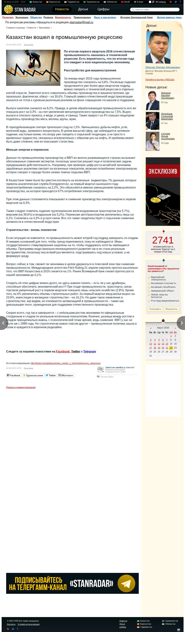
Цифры (122, 627)
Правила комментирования (21, 387)
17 (150, 348)
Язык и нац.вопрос (105, 17)
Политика (7, 17)
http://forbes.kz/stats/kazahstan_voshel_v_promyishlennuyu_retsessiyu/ (66, 363)
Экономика (21, 17)
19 (159, 348)
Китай (127, 2)
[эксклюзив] (163, 224)
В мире (140, 2)
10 (150, 344)
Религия (48, 17)
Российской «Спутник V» (163, 283)
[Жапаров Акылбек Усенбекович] (152, 109)
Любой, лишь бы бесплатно (159, 295)
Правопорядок (82, 17)
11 (155, 344)
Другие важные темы (169, 17)
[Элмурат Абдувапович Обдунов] (158, 46)
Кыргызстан (54, 2)
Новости (31, 27)
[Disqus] (72, 436)
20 (163, 348)
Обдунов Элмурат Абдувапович (162, 67)
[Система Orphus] (117, 378)
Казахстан (37, 2)
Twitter (75, 351)
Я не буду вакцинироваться (165, 301)
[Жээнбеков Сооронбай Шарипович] (152, 128)
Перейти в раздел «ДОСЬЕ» (160, 79)
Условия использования (29, 624)
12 (159, 344)
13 (163, 344)
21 (167, 348)
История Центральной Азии (136, 17)
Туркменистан (93, 2)
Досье (122, 624)
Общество (36, 17)
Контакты (11, 624)
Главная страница (15, 27)
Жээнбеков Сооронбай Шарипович (167, 116)
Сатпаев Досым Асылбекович (168, 136)
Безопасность (63, 17)
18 (155, 348)
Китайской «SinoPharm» (163, 287)
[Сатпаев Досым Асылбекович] (152, 149)
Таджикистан (73, 2)
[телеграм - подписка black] (72, 592)
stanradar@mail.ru (81, 22)
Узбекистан (112, 2)
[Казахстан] (38, 44)
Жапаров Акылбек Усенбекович (167, 95)
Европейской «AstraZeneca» (158, 278)
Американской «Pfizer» (162, 291)
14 (167, 344)
